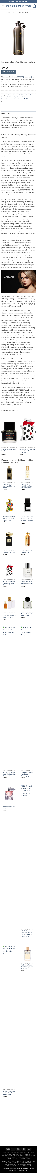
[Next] (35, 436)
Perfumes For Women (22, 13)
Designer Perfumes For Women (17, 95)
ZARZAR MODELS (23, 1170)
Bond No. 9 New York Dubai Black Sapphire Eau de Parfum (9, 774)
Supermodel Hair (11, 1164)
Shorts (4, 1155)
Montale (6, 102)
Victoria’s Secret (25, 1165)
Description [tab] (5, 113)
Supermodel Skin (12, 1165)
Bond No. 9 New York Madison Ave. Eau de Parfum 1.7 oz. (9, 1092)
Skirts (10, 1155)
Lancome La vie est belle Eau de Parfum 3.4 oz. (9, 806)
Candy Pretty (6, 1161)
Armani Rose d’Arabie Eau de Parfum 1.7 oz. (9, 551)
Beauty (13, 1153)
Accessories (6, 1153)
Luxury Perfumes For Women (9, 98)
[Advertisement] (18, 1124)
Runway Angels (26, 1162)
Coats (6, 1154)
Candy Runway (17, 1161)
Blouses (20, 1153)
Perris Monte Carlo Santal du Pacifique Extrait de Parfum (26, 486)
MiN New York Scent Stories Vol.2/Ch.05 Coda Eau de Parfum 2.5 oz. (27, 519)
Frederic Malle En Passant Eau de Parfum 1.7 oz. (8, 450)
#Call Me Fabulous (24, 1157)
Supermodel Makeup (25, 1164)
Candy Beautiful (12, 1158)
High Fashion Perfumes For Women (24, 97)
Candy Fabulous (12, 1160)
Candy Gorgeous (24, 1160)
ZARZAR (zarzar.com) (24, 77)
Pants (26, 1154)
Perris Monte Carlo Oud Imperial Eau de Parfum (9, 486)
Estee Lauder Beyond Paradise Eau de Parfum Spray (27, 774)
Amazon (21, 1155)
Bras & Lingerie (29, 1153)
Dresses (12, 1154)
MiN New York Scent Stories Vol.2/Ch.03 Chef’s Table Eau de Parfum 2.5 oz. (27, 933)
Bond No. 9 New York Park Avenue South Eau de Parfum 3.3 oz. (27, 450)
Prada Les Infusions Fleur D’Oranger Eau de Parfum (27, 966)
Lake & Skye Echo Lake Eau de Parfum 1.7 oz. (27, 583)
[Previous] (1, 436)
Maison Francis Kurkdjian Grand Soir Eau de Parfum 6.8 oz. (9, 615)
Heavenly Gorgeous (12, 1162)
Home (8, 13)
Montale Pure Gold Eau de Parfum (26, 551)
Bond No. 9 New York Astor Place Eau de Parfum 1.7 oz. (9, 518)
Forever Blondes (29, 1161)
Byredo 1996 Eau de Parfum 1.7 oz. (26, 614)
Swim (15, 1155)
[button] (2, 6)
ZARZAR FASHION (18, 6)
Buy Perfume (8, 72)
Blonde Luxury (30, 1155)
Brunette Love (11, 1157)
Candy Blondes (25, 1158)
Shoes (31, 1154)
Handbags (19, 1154)
